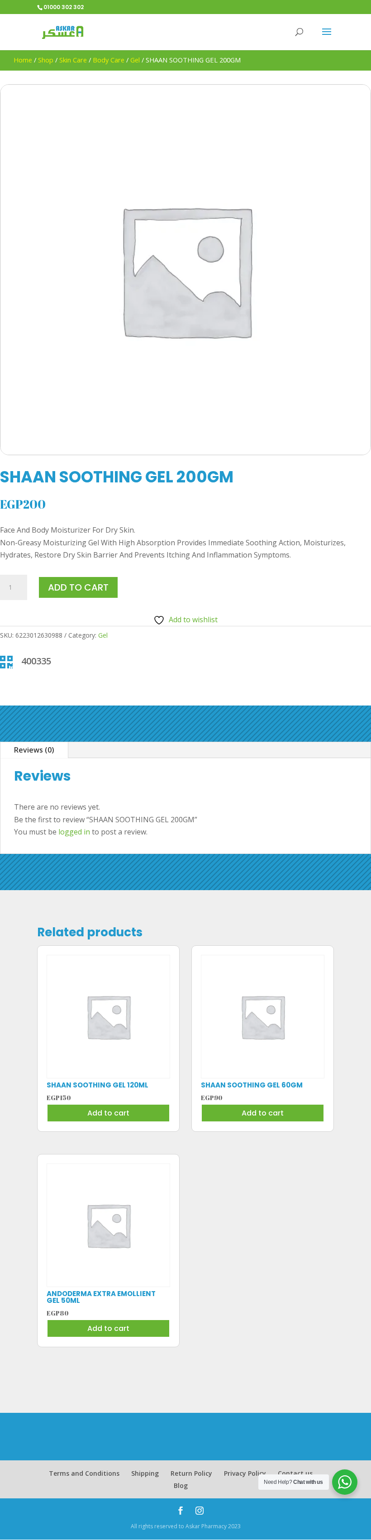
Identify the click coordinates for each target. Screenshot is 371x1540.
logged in (74, 832)
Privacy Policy (245, 1473)
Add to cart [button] (108, 1113)
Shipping (145, 1473)
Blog (181, 1485)
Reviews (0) (34, 750)
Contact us (295, 1473)
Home (23, 59)
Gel (135, 59)
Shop (45, 59)
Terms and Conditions (84, 1473)
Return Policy (191, 1473)
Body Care (108, 59)
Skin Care (73, 59)
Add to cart (78, 587)
